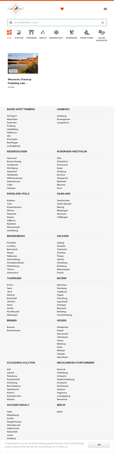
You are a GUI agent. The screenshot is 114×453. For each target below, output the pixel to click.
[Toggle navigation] (104, 9)
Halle (9, 412)
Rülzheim (11, 224)
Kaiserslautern (14, 207)
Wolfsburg (12, 168)
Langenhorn (63, 123)
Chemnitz (62, 249)
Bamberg (61, 312)
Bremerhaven (13, 330)
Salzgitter (12, 171)
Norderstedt (13, 379)
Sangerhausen (14, 422)
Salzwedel (12, 432)
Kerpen (10, 217)
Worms (10, 210)
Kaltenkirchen (14, 396)
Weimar (11, 295)
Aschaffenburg (64, 315)
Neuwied (11, 214)
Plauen (60, 256)
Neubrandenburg (65, 379)
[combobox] (56, 22)
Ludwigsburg (13, 146)
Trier (9, 204)
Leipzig (60, 243)
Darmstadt (62, 334)
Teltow (10, 269)
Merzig (60, 207)
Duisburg (61, 171)
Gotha (10, 308)
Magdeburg (13, 415)
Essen (60, 168)
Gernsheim (62, 357)
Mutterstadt (13, 227)
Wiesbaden (62, 327)
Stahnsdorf (12, 273)
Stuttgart (12, 116)
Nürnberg (62, 288)
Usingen (61, 354)
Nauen (10, 253)
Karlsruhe (12, 123)
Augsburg (62, 292)
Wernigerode (13, 425)
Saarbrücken (63, 200)
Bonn (59, 188)
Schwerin (61, 376)
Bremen (11, 327)
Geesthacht (13, 389)
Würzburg (62, 298)
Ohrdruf (11, 302)
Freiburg (11, 126)
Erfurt (10, 285)
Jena (9, 292)
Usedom (61, 389)
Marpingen (62, 210)
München (61, 285)
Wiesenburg (13, 266)
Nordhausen (13, 312)
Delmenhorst (13, 181)
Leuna (10, 435)
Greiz (9, 305)
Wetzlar (61, 350)
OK (99, 445)
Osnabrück (12, 165)
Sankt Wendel (64, 204)
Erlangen (61, 305)
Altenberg (62, 263)
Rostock (61, 369)
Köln (59, 158)
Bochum (61, 175)
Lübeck (10, 373)
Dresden (61, 246)
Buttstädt (12, 298)
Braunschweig (14, 161)
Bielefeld (61, 181)
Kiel (9, 369)
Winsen (10, 399)
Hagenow (62, 393)
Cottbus (11, 246)
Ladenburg (12, 230)
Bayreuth (61, 308)
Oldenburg (62, 373)
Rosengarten (63, 119)
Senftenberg (13, 259)
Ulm (9, 136)
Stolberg (11, 438)
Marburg (61, 344)
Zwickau (61, 253)
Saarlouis (61, 214)
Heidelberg (12, 129)
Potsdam (11, 243)
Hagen (60, 295)
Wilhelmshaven (14, 178)
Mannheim (12, 119)
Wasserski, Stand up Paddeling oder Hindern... (19, 81)
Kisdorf (10, 393)
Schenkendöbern (15, 263)
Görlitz (60, 259)
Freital (60, 273)
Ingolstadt (62, 302)
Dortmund (62, 165)
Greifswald (62, 386)
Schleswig (12, 383)
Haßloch (11, 220)
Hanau (60, 340)
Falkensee (12, 256)
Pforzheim (12, 139)
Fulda (59, 347)
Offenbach (62, 337)
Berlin (60, 412)
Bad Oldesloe (14, 386)
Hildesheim (12, 175)
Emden (10, 418)
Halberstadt (13, 428)
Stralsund (62, 383)
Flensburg (12, 376)
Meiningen (12, 315)
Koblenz (11, 200)
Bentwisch (12, 249)
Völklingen (62, 217)
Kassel (60, 330)
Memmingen (63, 269)
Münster (61, 185)
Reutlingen (12, 143)
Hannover (12, 158)
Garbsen (11, 188)
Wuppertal (62, 178)
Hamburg (61, 116)
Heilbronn (12, 133)
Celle (9, 185)
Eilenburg (62, 266)
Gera (9, 288)
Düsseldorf (62, 161)
